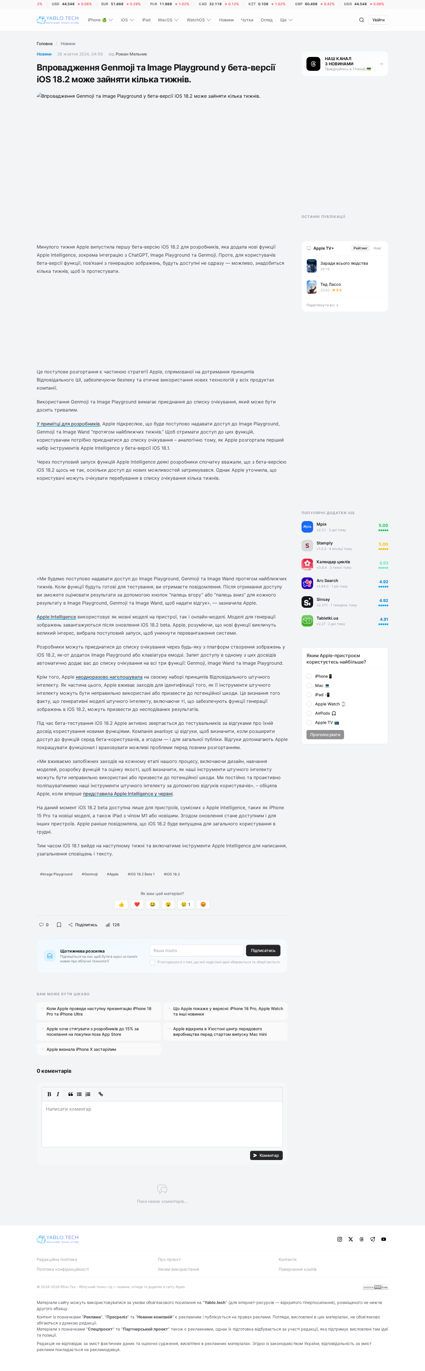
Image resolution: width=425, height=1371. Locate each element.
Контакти (287, 1259)
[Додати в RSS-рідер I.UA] (375, 1287)
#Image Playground (56, 874)
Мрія (321, 524)
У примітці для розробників (68, 424)
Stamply (325, 542)
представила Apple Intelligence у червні (128, 793)
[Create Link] (100, 1094)
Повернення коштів (298, 1269)
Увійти (378, 19)
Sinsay (323, 599)
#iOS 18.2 (172, 874)
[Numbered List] (88, 1094)
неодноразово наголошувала (109, 677)
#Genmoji (90, 874)
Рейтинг (361, 248)
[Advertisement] (162, 321)
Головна (45, 43)
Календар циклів (333, 561)
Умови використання (178, 1269)
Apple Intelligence (56, 617)
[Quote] (70, 1094)
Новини (44, 53)
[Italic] (57, 1094)
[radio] (309, 676)
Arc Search (327, 580)
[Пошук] (361, 20)
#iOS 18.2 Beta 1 (141, 874)
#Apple (113, 874)
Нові (377, 248)
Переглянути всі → (322, 305)
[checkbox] (152, 962)
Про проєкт (169, 1259)
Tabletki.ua (327, 618)
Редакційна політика (57, 1259)
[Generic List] (79, 1094)
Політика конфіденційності (63, 1269)
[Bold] (49, 1094)
